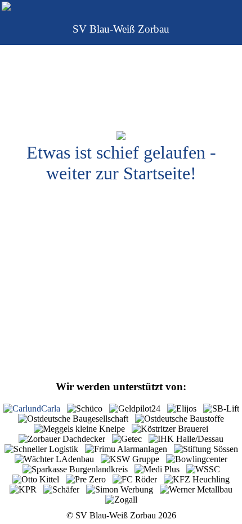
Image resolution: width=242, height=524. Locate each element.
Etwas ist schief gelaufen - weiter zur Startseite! (121, 162)
